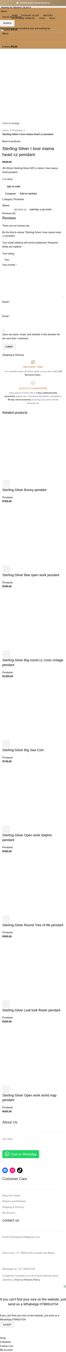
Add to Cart (13, 187)
